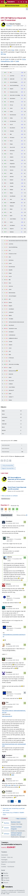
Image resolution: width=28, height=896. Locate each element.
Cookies (3, 866)
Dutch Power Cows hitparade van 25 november (17, 488)
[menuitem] (18, 2)
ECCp (24, 59)
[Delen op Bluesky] (7, 461)
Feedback (9, 25)
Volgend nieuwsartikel (7, 468)
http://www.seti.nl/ (7, 716)
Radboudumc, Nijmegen (18, 837)
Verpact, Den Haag (16, 824)
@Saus (9, 558)
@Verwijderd (10, 539)
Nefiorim (8, 584)
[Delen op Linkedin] (5, 461)
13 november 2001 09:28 (12, 660)
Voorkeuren (10, 866)
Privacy (3, 864)
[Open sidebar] (27, 8)
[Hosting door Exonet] (8, 847)
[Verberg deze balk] (26, 5)
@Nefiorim (9, 598)
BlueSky (5, 873)
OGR (11, 61)
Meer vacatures (21, 818)
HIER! (12, 775)
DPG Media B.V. (20, 890)
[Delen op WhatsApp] (10, 461)
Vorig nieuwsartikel (8, 465)
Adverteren (4, 855)
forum (7, 59)
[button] (2, 2)
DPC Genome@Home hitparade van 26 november (16, 478)
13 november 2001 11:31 (12, 757)
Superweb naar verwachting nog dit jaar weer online (14, 809)
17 (25, 25)
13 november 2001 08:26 (12, 608)
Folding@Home (5, 61)
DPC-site (7, 785)
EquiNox (8, 644)
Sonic (8, 596)
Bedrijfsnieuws (6, 498)
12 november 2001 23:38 (12, 586)
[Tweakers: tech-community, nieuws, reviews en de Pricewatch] (9, 2)
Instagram (6, 878)
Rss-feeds (6, 880)
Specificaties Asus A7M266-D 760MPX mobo (13, 813)
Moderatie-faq (15, 505)
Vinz (7, 702)
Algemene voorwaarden (8, 862)
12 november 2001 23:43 (12, 523)
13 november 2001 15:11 (12, 780)
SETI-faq (3, 54)
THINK (17, 61)
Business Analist (15, 822)
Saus (8, 537)
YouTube (5, 875)
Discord (5, 882)
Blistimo (9, 557)
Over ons (10, 857)
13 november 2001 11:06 (12, 704)
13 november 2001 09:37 (12, 674)
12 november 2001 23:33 (12, 793)
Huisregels (4, 859)
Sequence (9, 779)
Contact (3, 857)
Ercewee (9, 626)
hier (13, 50)
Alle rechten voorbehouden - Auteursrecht (13, 892)
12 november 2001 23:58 (12, 646)
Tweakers (4, 890)
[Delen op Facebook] (2, 461)
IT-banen (5, 818)
